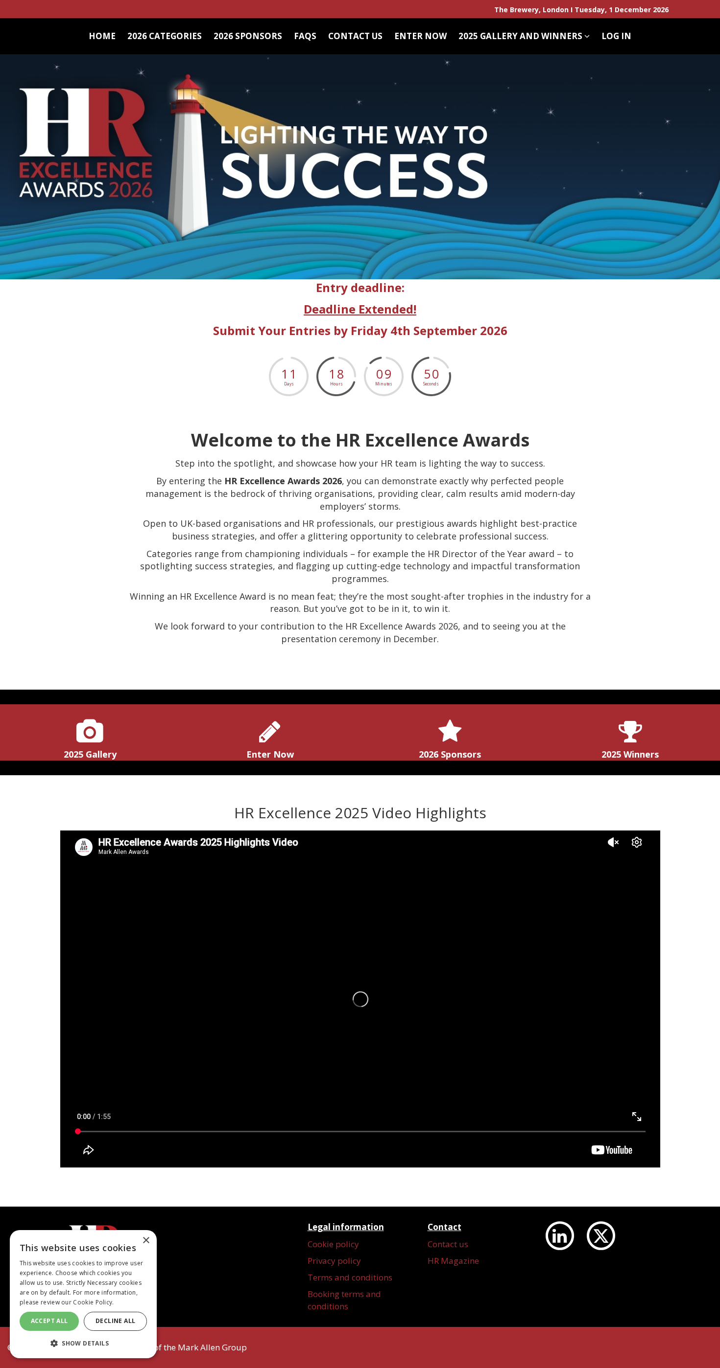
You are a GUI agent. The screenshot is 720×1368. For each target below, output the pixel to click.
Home (102, 36)
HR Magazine (453, 1260)
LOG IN (616, 36)
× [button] (145, 1240)
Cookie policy (333, 1244)
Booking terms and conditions (344, 1299)
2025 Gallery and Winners (521, 36)
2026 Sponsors (248, 36)
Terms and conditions (350, 1277)
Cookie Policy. (93, 1302)
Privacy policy (334, 1260)
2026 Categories (164, 36)
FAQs (305, 36)
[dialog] (83, 1294)
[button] (83, 1342)
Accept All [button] (49, 1321)
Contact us (355, 36)
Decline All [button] (115, 1321)
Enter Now (420, 36)
